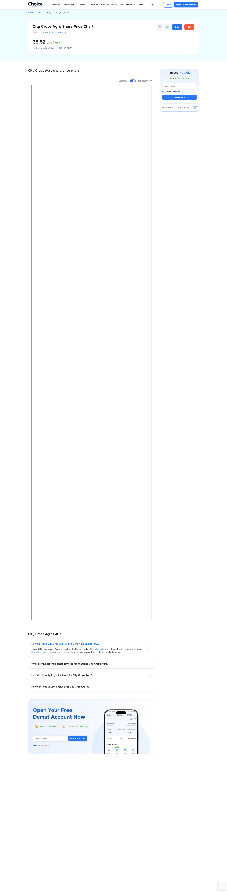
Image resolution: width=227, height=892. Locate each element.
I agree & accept (43, 745)
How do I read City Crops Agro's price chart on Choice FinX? (65, 644)
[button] (159, 27)
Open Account (77, 738)
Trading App (68, 4)
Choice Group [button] (107, 4)
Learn (92, 4)
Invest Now (179, 97)
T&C (49, 745)
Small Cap (61, 32)
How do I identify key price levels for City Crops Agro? (61, 675)
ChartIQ (123, 80)
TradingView (145, 80)
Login (168, 4)
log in (99, 649)
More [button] (140, 4)
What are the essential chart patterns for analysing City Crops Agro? (69, 663)
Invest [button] (54, 4)
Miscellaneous (47, 32)
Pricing (82, 4)
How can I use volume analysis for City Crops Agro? (60, 686)
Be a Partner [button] (126, 4)
